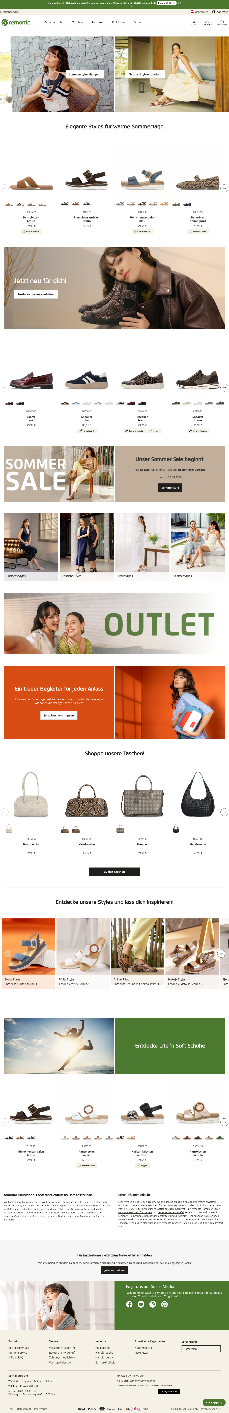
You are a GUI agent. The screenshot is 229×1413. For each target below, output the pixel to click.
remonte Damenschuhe (65, 1202)
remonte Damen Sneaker (206, 1208)
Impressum (40, 1408)
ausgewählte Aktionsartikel (113, 3)
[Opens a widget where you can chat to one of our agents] (214, 1403)
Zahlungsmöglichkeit (62, 1357)
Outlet (138, 22)
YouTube (140, 1303)
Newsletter (142, 1352)
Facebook (128, 1303)
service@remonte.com (142, 1380)
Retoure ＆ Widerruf (62, 1352)
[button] (193, 23)
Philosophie (102, 1348)
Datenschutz (24, 1408)
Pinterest (164, 1303)
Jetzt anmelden (114, 1270)
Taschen (77, 22)
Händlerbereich (105, 1357)
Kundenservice (9, 12)
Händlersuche (104, 1352)
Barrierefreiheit (105, 1362)
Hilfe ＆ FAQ (15, 1357)
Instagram (152, 1303)
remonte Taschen (171, 1222)
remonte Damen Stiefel (171, 1212)
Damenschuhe (54, 22)
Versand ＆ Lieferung (62, 1348)
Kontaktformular (19, 1348)
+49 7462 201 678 (28, 1386)
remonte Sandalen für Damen (135, 1212)
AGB (12, 1408)
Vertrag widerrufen (61, 1362)
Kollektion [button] (118, 22)
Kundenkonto (143, 1348)
